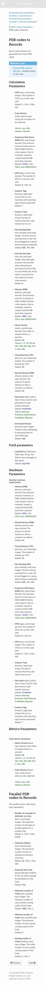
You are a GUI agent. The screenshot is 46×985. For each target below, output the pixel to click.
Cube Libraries (25, 16)
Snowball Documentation (20, 19)
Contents (13, 16)
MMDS (12, 27)
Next (31, 963)
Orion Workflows (24, 4)
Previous (16, 963)
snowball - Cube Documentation (23, 22)
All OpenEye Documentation (21, 13)
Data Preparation (24, 27)
